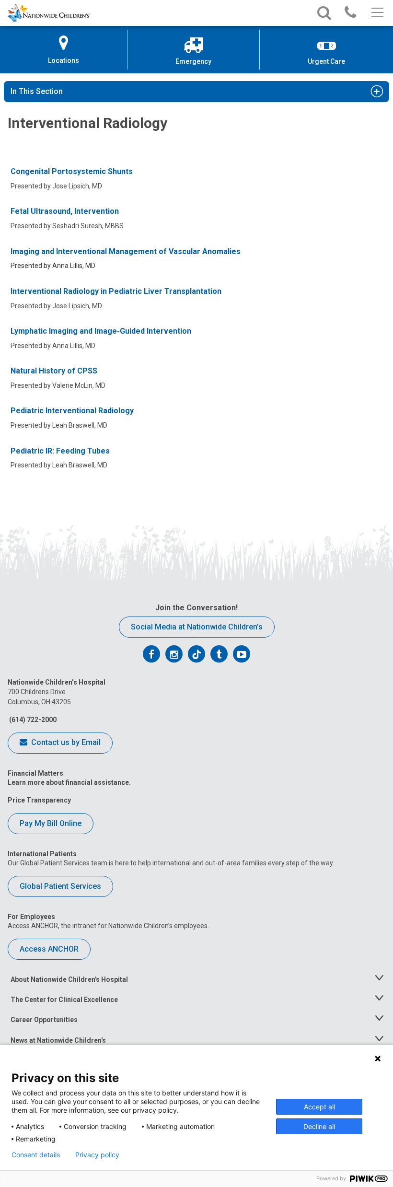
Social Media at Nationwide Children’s (197, 626)
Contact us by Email (65, 742)
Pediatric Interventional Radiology (72, 410)
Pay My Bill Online (50, 823)
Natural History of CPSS (54, 370)
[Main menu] (376, 13)
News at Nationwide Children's (58, 1040)
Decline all (319, 1126)
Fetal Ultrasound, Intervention (65, 211)
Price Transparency (39, 800)
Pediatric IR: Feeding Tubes (60, 450)
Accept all (319, 1107)
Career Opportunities (44, 1020)
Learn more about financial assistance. (69, 782)
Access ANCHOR (49, 949)
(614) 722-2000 (32, 719)
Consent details (36, 1155)
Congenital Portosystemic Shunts (72, 171)
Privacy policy (97, 1155)
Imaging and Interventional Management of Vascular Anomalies (126, 251)
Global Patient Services (60, 886)
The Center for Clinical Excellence (64, 999)
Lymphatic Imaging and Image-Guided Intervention (101, 331)
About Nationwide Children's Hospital (69, 979)
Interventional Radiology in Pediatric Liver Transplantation (116, 291)
